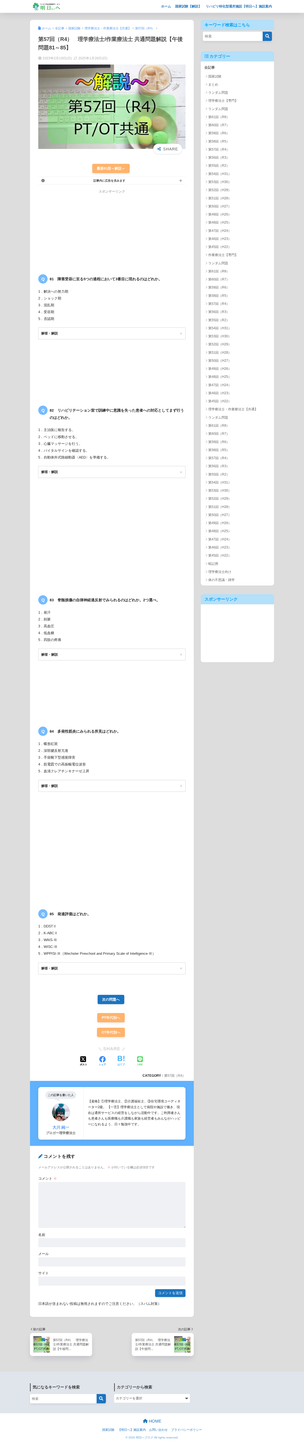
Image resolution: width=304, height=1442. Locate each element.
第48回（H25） (219, 222)
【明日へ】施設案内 (132, 1429)
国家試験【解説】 (188, 6)
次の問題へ (111, 999)
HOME (154, 1421)
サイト (43, 1273)
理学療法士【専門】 (223, 100)
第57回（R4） (175, 1075)
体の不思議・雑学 (221, 580)
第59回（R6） (219, 133)
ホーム (166, 6)
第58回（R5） (219, 141)
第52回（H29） (219, 190)
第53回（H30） (219, 182)
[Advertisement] (73, 229)
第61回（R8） (219, 117)
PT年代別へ (111, 1018)
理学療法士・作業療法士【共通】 (233, 409)
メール (43, 1254)
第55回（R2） (219, 165)
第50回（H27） (219, 206)
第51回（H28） (219, 198)
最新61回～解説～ (111, 168)
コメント (47, 1179)
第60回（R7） (219, 125)
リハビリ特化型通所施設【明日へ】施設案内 (239, 6)
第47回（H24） (219, 230)
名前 (41, 1235)
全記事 (209, 67)
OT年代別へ (111, 1032)
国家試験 (214, 76)
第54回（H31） (219, 174)
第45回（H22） (219, 247)
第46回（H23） (219, 239)
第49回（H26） (219, 214)
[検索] (267, 36)
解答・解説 (49, 333)
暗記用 (213, 563)
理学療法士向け (219, 572)
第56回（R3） (219, 157)
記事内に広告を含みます (109, 180)
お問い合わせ (158, 1429)
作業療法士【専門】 (223, 255)
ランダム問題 (218, 92)
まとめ (213, 84)
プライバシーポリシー (186, 1429)
